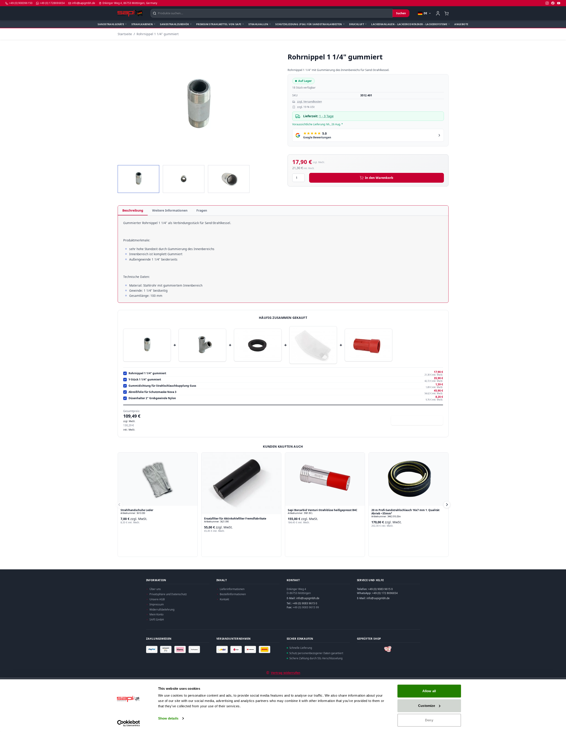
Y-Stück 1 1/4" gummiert (145, 379)
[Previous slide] (119, 504)
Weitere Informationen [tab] (169, 210)
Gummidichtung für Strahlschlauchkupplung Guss (162, 386)
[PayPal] (152, 649)
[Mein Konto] (438, 13)
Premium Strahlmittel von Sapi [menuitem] (218, 24)
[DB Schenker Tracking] (251, 649)
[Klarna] (180, 649)
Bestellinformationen (233, 594)
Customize (426, 706)
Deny (429, 720)
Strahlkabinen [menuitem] (142, 24)
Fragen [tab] (201, 210)
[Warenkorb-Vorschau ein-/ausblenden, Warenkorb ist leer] (446, 13)
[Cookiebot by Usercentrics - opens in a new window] (128, 723)
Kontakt (224, 599)
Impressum (156, 604)
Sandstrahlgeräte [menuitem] (111, 24)
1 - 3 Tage (326, 116)
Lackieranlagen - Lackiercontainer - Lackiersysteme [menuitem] (409, 24)
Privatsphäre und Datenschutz (168, 594)
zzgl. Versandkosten (309, 101)
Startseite (125, 34)
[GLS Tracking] (222, 649)
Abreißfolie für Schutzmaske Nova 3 (152, 392)
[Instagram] (547, 3)
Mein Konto (156, 614)
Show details (168, 718)
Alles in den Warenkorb (420, 420)
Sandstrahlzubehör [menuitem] (174, 24)
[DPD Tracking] (236, 649)
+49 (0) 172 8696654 (385, 593)
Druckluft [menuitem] (356, 24)
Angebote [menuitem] (461, 24)
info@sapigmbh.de (307, 598)
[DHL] (265, 649)
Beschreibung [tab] (132, 210)
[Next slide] (446, 504)
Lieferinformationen (232, 589)
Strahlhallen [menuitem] (258, 24)
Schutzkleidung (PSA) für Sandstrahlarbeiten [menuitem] (308, 24)
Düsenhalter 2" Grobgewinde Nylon (152, 398)
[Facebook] (553, 3)
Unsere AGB (157, 599)
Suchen (401, 13)
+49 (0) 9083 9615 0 (304, 603)
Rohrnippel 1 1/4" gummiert (158, 34)
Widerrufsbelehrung (161, 609)
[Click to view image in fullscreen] (198, 106)
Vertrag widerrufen (285, 673)
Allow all (429, 691)
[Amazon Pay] (166, 649)
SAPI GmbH (156, 619)
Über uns (155, 589)
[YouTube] (559, 3)
